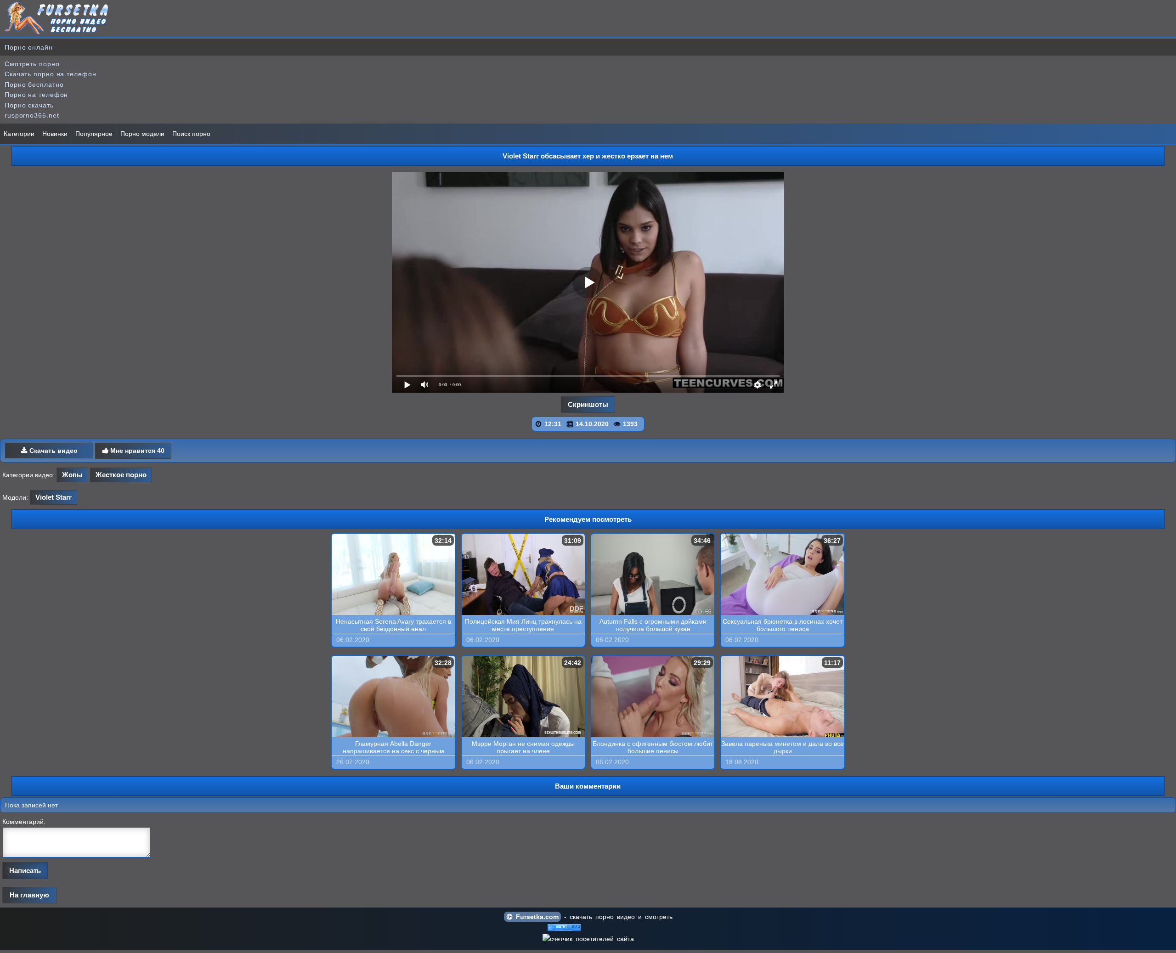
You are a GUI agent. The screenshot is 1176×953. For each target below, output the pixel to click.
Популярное (94, 133)
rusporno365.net (32, 115)
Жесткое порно (121, 475)
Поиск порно (191, 133)
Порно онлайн (29, 47)
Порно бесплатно (34, 84)
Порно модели (142, 133)
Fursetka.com (536, 916)
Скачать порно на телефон (50, 74)
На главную (29, 895)
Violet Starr (53, 497)
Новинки (55, 133)
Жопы (72, 475)
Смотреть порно (32, 64)
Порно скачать (29, 105)
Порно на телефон (36, 94)
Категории (19, 133)
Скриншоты (588, 404)
